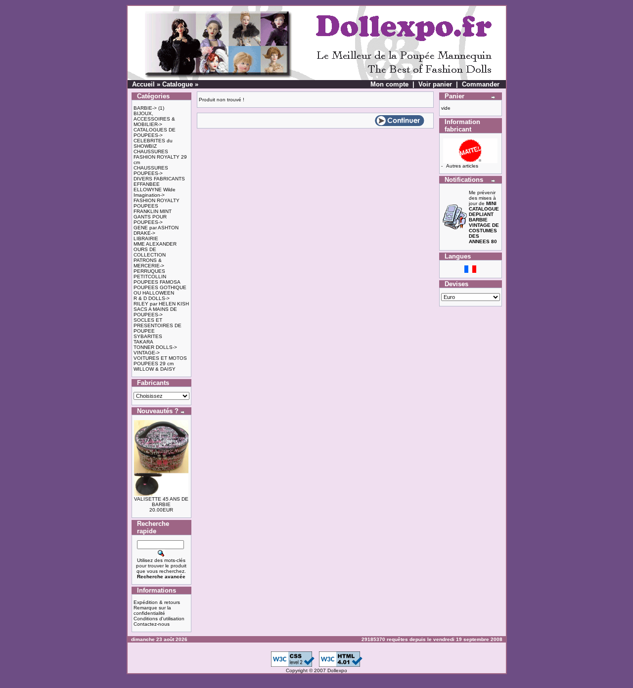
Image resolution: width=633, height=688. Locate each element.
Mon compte (389, 84)
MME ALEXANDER (155, 244)
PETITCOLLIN (150, 276)
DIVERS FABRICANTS (159, 178)
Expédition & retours (157, 602)
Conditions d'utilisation (159, 618)
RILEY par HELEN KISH (161, 303)
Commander (480, 84)
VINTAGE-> (147, 352)
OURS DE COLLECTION (150, 252)
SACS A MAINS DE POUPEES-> (155, 311)
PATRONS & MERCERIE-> (149, 263)
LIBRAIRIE (146, 238)
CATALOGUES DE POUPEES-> (155, 132)
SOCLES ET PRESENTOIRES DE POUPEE (157, 325)
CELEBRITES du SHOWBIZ (153, 143)
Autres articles (462, 166)
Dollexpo (337, 670)
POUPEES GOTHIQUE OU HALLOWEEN (160, 290)
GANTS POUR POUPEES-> (150, 219)
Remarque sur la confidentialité (152, 610)
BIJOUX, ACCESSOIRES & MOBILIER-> (154, 119)
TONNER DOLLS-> (155, 347)
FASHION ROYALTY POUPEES (157, 203)
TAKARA (143, 341)
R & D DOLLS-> (152, 298)
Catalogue (177, 84)
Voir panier (435, 84)
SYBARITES (148, 336)
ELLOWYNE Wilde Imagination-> (155, 192)
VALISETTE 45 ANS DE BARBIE (161, 501)
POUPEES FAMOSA (157, 282)
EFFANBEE (147, 184)
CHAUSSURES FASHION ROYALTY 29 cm (160, 157)
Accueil (143, 84)
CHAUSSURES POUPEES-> (151, 170)
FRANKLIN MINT (153, 211)
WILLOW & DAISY (155, 369)
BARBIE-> (145, 108)
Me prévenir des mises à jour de (484, 217)
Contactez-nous (152, 624)
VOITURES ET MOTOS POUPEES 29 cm (160, 360)
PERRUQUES (149, 271)
